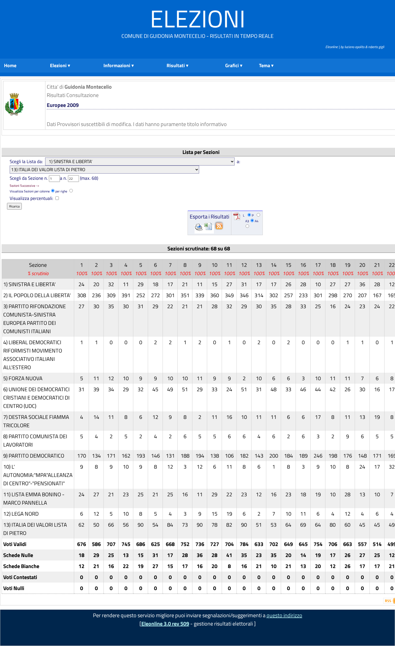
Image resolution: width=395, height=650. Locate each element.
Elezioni (197, 18)
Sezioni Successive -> (24, 185)
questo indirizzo (284, 615)
